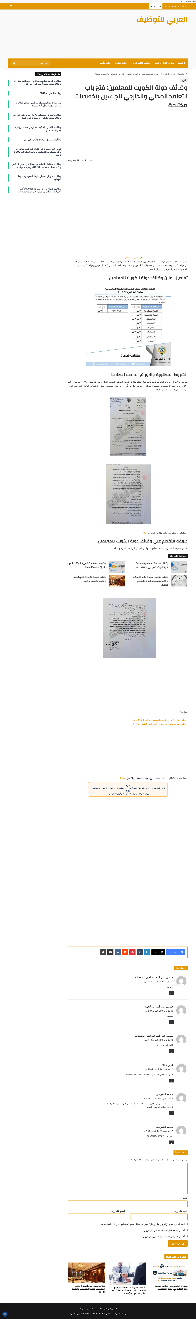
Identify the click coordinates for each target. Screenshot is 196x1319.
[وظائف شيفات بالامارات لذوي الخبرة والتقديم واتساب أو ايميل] (117, 580)
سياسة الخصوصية (120, 1313)
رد (171, 993)
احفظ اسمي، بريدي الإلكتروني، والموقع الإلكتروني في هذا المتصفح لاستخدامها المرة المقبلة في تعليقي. (142, 1224)
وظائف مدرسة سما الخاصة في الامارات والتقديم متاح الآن (160, 723)
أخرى (174, 74)
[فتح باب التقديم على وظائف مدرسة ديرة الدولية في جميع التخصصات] (169, 1273)
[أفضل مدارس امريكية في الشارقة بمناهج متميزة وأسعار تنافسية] (117, 567)
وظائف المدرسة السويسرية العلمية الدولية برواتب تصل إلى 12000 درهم (152, 565)
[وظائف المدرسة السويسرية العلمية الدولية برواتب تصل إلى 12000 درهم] (179, 567)
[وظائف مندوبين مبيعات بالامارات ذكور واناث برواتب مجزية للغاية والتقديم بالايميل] (179, 580)
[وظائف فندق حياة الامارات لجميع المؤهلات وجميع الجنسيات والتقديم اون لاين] (86, 1273)
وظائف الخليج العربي (141, 63)
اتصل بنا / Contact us (100, 1313)
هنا (144, 532)
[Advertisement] (67, 34)
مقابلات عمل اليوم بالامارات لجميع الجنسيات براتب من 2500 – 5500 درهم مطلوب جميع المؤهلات (128, 1290)
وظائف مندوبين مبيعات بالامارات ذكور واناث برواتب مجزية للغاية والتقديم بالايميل (150, 581)
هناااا (123, 778)
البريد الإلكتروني (180, 1211)
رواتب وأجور (105, 63)
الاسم (184, 1198)
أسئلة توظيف (121, 63)
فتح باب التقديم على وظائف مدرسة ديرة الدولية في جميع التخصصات (171, 1287)
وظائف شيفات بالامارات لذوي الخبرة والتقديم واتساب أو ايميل (90, 579)
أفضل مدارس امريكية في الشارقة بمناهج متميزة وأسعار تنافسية (87, 565)
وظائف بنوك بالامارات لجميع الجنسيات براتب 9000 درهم (160, 719)
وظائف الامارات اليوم (164, 63)
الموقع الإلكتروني (118, 1211)
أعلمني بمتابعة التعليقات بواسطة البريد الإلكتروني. (164, 1230)
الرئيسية (181, 63)
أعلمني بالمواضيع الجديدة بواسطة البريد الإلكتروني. (163, 1236)
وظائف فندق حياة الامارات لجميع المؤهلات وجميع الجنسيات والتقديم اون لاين (88, 1289)
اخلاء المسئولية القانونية (79, 1313)
